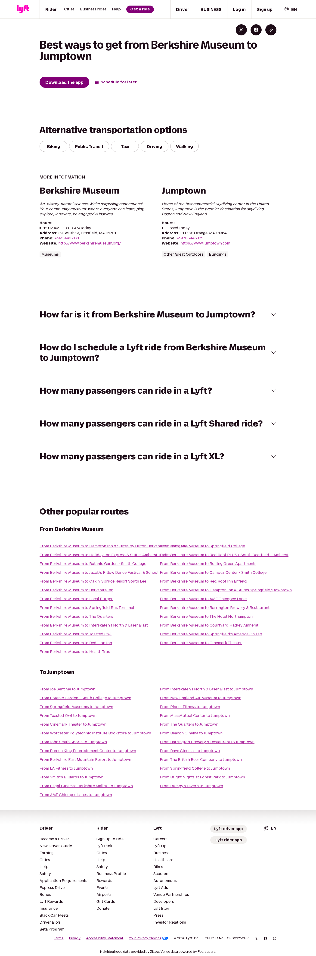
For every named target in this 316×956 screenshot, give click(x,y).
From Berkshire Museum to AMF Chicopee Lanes (203, 599)
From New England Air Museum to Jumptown (200, 698)
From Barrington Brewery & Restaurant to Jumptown (207, 742)
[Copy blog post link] (270, 29)
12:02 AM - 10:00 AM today (67, 228)
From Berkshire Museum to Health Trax (75, 651)
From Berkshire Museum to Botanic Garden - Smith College (93, 563)
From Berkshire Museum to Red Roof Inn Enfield (203, 581)
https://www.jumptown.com (205, 243)
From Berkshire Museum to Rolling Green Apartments (208, 563)
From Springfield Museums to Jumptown (76, 706)
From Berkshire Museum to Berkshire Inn (76, 590)
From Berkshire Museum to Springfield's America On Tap (211, 634)
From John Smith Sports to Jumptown (73, 742)
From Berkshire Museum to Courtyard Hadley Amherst (209, 625)
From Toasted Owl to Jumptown (68, 715)
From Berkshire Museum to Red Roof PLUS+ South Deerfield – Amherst (224, 555)
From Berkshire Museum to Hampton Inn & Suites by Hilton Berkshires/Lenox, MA (113, 546)
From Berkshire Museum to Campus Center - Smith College (213, 572)
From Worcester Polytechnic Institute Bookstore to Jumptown (95, 733)
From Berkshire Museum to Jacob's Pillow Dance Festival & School (99, 572)
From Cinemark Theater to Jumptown (73, 724)
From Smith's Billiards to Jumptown (71, 777)
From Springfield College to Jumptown (195, 768)
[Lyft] (22, 9)
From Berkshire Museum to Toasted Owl (76, 634)
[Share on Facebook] (256, 29)
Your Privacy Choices (145, 938)
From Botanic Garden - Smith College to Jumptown (85, 698)
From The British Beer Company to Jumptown (201, 759)
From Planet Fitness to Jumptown (190, 706)
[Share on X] (241, 29)
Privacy (75, 938)
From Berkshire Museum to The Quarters (76, 616)
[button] (158, 314)
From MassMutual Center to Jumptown (195, 715)
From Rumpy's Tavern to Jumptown (191, 786)
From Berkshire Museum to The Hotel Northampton (206, 616)
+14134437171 (66, 238)
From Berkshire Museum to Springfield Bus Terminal (87, 607)
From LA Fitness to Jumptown (66, 768)
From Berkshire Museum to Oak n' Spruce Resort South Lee (93, 581)
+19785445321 (190, 238)
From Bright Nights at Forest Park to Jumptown (202, 777)
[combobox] (290, 9)
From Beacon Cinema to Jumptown (191, 733)
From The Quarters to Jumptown (189, 724)
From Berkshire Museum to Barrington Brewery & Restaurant (215, 607)
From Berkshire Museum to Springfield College (202, 546)
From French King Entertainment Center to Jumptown (88, 750)
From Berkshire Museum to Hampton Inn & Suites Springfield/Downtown (226, 590)
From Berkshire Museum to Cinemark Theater (201, 643)
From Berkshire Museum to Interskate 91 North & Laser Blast (94, 625)
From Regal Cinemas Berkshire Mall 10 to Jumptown (86, 786)
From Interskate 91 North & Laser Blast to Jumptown (206, 689)
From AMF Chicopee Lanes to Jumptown (76, 794)
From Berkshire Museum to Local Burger (76, 599)
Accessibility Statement (104, 938)
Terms (58, 938)
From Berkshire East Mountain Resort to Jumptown (85, 759)
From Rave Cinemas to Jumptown (190, 750)
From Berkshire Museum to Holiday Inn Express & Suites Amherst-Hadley (106, 555)
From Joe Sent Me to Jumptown (67, 689)
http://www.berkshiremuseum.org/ (89, 243)
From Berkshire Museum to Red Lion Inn (76, 643)
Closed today (178, 228)
